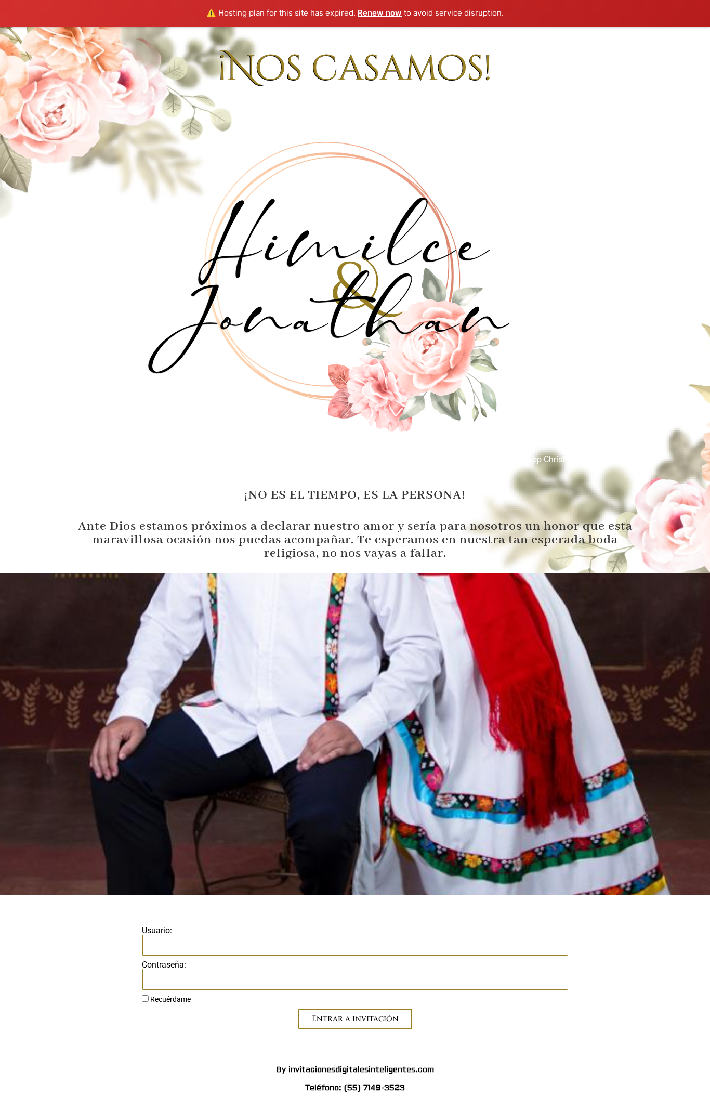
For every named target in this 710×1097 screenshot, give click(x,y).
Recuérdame (170, 999)
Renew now (380, 13)
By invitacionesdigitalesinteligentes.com (355, 1070)
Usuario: (157, 930)
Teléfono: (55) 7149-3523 (355, 1088)
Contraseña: (164, 965)
